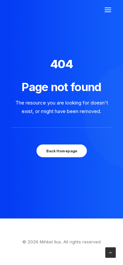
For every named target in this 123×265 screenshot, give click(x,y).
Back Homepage (61, 151)
